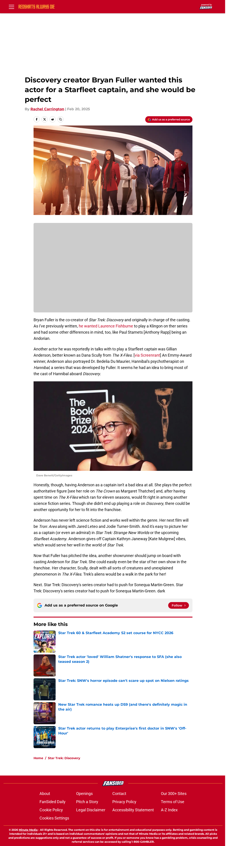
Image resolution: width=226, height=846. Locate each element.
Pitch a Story (87, 801)
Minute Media (28, 829)
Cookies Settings (54, 818)
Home (38, 758)
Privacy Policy (124, 801)
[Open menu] (11, 6)
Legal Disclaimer (90, 810)
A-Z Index (169, 810)
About (45, 793)
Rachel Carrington (47, 109)
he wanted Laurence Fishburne (106, 326)
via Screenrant (147, 355)
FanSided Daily (53, 801)
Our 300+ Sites (173, 793)
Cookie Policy (51, 810)
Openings (84, 793)
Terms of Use (172, 801)
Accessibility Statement (133, 810)
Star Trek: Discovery (64, 758)
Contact (119, 793)
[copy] (60, 119)
